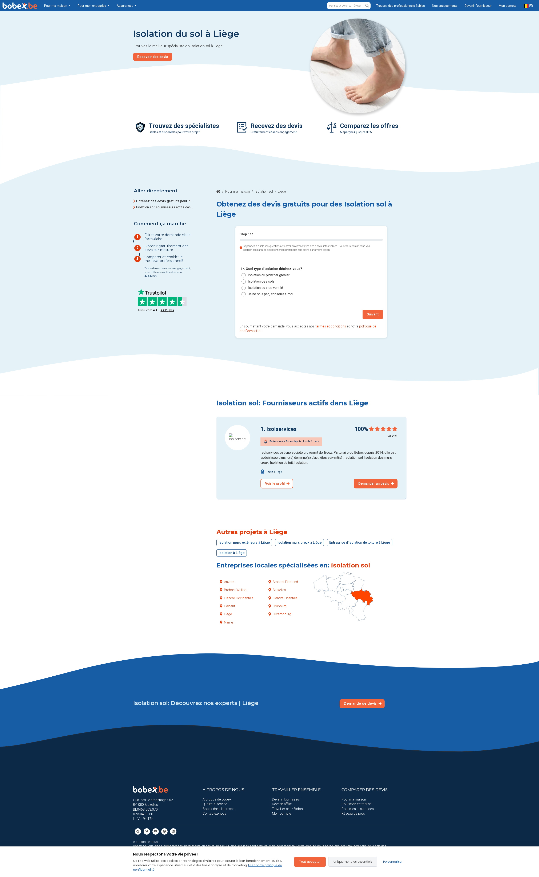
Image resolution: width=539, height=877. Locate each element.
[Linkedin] (173, 831)
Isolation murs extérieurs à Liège (244, 542)
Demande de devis (361, 703)
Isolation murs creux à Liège (300, 542)
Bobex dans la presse (219, 809)
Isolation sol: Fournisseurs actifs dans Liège (165, 207)
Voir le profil (275, 483)
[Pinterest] (164, 831)
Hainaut (229, 606)
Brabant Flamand (285, 582)
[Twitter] (147, 831)
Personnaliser (393, 862)
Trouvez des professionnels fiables (400, 6)
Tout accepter (310, 862)
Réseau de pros (353, 813)
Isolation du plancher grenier (269, 275)
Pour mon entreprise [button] (92, 6)
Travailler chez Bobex (288, 809)
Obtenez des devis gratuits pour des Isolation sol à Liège (165, 201)
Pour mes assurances (358, 809)
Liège (228, 614)
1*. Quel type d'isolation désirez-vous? (271, 269)
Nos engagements (445, 6)
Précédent (252, 314)
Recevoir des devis (152, 57)
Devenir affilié (282, 804)
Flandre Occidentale (238, 598)
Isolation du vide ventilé (265, 288)
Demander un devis (374, 483)
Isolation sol (264, 191)
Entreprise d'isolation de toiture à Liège (359, 542)
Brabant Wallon (235, 590)
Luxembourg (282, 614)
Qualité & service (215, 804)
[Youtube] (155, 831)
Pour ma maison (237, 191)
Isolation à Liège (231, 553)
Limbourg (280, 606)
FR (530, 6)
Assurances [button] (125, 6)
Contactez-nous (214, 813)
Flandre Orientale (285, 598)
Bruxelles (279, 590)
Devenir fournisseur (478, 6)
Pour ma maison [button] (56, 6)
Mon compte (507, 6)
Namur (229, 622)
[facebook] (138, 831)
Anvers (229, 582)
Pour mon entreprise (357, 804)
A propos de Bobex (217, 799)
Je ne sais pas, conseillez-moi (270, 294)
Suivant (373, 314)
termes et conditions (330, 326)
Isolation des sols (261, 281)
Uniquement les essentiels (353, 862)
